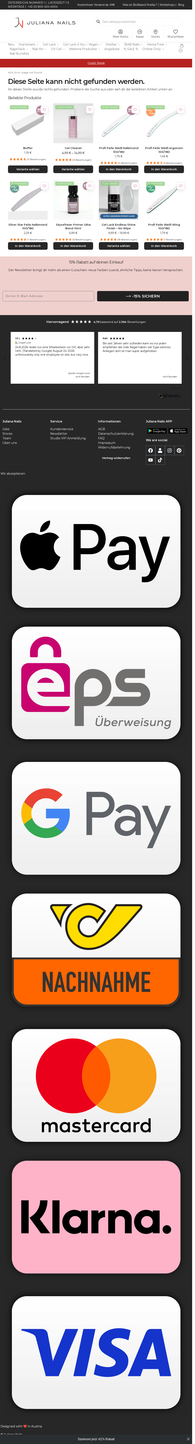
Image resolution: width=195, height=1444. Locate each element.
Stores (155, 36)
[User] (160, 450)
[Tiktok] (160, 460)
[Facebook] (150, 450)
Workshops (167, 4)
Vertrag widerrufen (116, 458)
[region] (96, 358)
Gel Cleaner (73, 148)
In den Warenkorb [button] (119, 169)
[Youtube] (150, 460)
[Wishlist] (44, 109)
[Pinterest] (179, 450)
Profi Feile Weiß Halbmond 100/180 (118, 150)
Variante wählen (27, 169)
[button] (182, 46)
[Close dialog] (188, 1439)
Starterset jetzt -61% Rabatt (96, 1439)
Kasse (140, 36)
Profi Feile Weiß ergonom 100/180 (164, 150)
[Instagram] (169, 450)
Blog (181, 4)
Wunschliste (175, 36)
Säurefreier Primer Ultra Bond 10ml (73, 226)
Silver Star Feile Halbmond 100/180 (27, 226)
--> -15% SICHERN (143, 296)
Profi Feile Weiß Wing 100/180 (164, 226)
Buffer (28, 148)
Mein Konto (120, 36)
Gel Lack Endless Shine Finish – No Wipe (119, 226)
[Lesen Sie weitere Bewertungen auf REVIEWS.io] (170, 396)
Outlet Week (96, 63)
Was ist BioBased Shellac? (140, 4)
